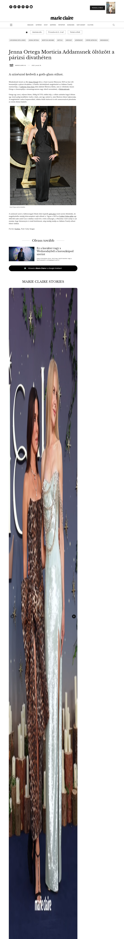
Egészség (70, 25)
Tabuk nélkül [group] (75, 32)
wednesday (104, 40)
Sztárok (39, 25)
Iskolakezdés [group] (37, 32)
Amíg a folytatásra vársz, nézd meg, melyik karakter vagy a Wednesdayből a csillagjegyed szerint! (54, 259)
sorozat (69, 40)
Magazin (30, 25)
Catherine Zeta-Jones (17, 40)
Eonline (17, 229)
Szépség (53, 25)
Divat (46, 25)
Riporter (61, 25)
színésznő (78, 40)
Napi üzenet (81, 25)
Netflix (59, 40)
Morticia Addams (48, 40)
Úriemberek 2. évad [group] (56, 32)
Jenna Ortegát (33, 82)
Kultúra (90, 25)
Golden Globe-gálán (66, 216)
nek (64, 89)
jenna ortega (34, 40)
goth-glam (52, 214)
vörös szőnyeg (91, 40)
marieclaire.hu (20, 65)
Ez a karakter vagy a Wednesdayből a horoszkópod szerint (55, 251)
